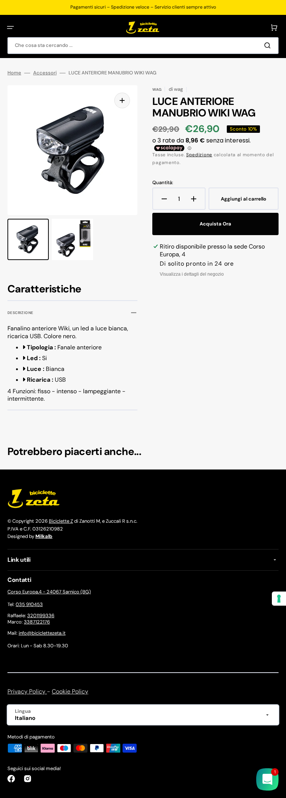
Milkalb (44, 536)
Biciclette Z (61, 521)
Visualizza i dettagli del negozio (192, 274)
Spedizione (199, 155)
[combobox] (143, 45)
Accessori (45, 73)
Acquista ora (215, 224)
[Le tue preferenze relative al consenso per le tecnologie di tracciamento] (279, 599)
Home (14, 73)
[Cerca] (269, 45)
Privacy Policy (27, 691)
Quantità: (162, 183)
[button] (10, 27)
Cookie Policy (70, 691)
